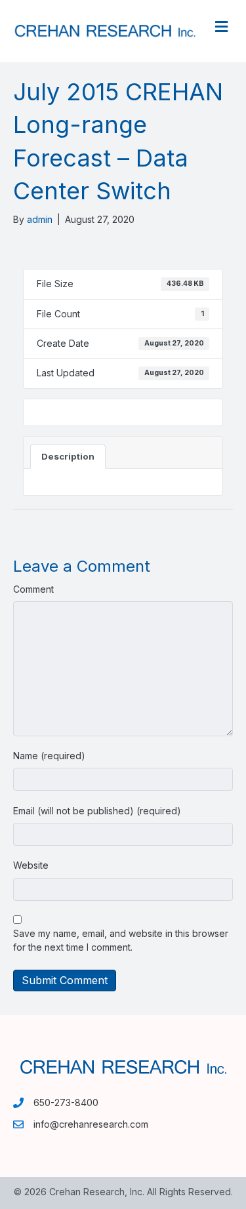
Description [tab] (67, 456)
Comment (33, 589)
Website (31, 865)
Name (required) (49, 755)
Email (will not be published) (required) (97, 810)
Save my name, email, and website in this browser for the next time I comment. (120, 940)
